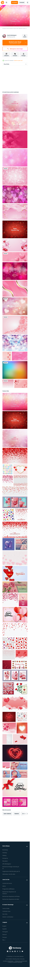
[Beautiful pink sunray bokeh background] (14, 120)
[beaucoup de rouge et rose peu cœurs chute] (7, 509)
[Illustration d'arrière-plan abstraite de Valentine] (14, 305)
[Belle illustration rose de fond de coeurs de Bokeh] (14, 175)
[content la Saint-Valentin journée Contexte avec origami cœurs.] (9, 498)
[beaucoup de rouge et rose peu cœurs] (9, 520)
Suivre (24, 37)
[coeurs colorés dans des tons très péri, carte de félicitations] (8, 597)
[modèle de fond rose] (14, 211)
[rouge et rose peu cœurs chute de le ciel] (14, 531)
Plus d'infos (6, 63)
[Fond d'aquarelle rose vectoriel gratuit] (14, 138)
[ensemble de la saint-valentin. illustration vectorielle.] (8, 843)
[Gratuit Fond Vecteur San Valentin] (14, 102)
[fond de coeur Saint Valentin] (9, 401)
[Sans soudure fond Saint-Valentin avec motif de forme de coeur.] (8, 392)
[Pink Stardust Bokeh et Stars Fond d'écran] (14, 270)
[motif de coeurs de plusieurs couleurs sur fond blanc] (7, 487)
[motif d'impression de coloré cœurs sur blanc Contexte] (8, 722)
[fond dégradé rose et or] (14, 288)
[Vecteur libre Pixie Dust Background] (14, 157)
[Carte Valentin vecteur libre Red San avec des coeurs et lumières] (14, 228)
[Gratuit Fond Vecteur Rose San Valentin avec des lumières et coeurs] (14, 419)
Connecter (22, 2)
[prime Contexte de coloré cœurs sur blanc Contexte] (8, 555)
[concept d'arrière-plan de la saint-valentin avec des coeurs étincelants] (14, 342)
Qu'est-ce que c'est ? (18, 60)
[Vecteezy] (2, 2)
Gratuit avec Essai (15, 42)
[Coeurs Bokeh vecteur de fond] (14, 193)
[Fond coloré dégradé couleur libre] (14, 379)
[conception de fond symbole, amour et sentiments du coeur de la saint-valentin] (14, 324)
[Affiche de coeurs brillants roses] (6, 355)
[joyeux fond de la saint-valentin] (10, 665)
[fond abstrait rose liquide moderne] (10, 364)
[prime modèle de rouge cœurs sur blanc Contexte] (8, 735)
